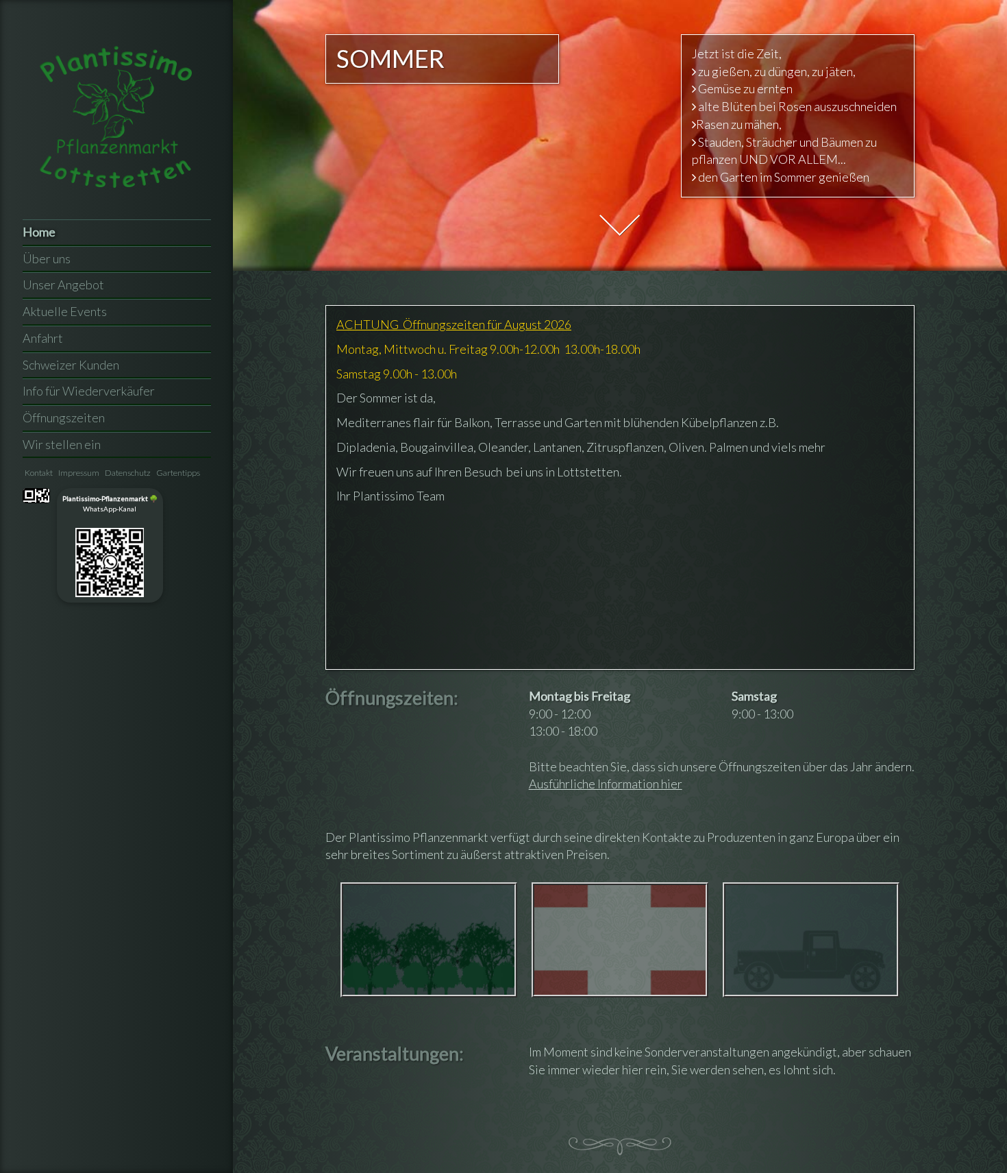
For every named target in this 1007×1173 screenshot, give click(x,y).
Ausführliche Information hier (605, 783)
